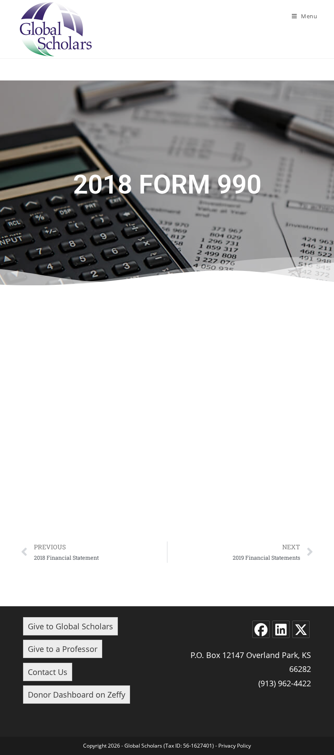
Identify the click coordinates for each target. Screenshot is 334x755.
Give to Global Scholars (70, 626)
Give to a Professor (62, 649)
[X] (301, 629)
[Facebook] (261, 629)
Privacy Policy (234, 745)
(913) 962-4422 (284, 683)
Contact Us (47, 672)
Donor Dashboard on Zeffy (76, 694)
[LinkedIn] (281, 629)
